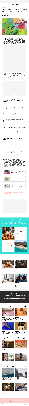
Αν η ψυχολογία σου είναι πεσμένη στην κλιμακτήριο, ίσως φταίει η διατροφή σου (8, 319)
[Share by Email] (7, 15)
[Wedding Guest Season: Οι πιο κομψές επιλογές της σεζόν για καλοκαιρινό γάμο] (8, 344)
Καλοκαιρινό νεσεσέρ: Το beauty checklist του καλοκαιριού (20, 350)
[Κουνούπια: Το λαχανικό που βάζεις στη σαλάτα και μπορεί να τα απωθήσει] (7, 171)
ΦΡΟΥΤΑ (14, 192)
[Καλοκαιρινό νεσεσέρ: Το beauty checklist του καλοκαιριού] (21, 344)
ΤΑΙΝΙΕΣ (16, 268)
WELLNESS (16, 317)
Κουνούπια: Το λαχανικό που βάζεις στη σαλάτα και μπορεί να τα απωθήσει (17, 172)
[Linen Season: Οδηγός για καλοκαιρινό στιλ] (21, 357)
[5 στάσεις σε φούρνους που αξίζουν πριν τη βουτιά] (8, 233)
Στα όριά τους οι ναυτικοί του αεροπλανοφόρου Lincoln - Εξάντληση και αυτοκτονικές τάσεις (7, 379)
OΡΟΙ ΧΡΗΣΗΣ (18, 399)
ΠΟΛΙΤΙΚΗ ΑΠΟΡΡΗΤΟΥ (24, 399)
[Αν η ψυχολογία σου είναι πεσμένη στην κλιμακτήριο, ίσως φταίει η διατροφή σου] (8, 312)
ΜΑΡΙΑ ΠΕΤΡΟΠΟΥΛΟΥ (4, 13)
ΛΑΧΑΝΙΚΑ (17, 192)
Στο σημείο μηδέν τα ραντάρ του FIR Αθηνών (21, 378)
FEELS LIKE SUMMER (14, 221)
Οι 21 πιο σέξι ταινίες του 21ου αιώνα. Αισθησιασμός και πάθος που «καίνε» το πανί (20, 270)
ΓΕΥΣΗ (21, 231)
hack (22, 75)
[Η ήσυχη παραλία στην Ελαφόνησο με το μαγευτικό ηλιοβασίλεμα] (20, 246)
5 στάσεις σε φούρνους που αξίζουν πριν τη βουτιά (6, 270)
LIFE (11, 170)
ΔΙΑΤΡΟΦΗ (3, 317)
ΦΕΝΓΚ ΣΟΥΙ (4, 282)
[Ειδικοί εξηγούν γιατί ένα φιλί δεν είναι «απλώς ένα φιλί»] (21, 312)
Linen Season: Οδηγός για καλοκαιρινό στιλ (19, 362)
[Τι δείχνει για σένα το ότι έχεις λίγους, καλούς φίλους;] (21, 326)
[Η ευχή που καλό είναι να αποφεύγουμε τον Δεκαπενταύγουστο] (8, 387)
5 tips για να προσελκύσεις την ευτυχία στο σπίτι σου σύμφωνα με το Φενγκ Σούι (8, 284)
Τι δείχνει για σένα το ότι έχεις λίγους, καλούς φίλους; (20, 333)
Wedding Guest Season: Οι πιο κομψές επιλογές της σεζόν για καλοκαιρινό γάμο (7, 350)
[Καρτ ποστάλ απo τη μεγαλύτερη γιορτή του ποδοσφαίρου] (8, 357)
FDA (15, 113)
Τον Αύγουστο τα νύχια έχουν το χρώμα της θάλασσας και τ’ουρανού (7, 333)
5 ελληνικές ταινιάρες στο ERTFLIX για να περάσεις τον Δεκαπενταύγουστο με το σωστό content (21, 285)
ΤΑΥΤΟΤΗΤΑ (9, 399)
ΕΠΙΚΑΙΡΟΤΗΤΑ (8, 366)
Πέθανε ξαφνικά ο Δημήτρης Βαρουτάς (20, 393)
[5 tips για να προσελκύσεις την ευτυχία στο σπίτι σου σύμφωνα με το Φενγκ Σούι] (8, 278)
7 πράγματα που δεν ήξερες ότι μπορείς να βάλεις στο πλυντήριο (17, 186)
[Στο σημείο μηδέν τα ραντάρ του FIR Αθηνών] (21, 372)
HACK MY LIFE (10, 192)
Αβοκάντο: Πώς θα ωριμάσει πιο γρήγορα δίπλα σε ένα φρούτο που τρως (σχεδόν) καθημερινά (17, 179)
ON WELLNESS (8, 306)
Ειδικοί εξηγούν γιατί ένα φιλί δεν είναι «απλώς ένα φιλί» (21, 319)
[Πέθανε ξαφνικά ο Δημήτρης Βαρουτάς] (21, 387)
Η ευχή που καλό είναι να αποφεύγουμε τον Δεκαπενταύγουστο (6, 393)
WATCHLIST (17, 282)
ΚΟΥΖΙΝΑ (21, 192)
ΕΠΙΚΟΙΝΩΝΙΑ (3, 399)
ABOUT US (13, 399)
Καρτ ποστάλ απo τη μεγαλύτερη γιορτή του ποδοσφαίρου (7, 362)
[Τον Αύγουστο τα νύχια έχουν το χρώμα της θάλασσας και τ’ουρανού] (8, 326)
